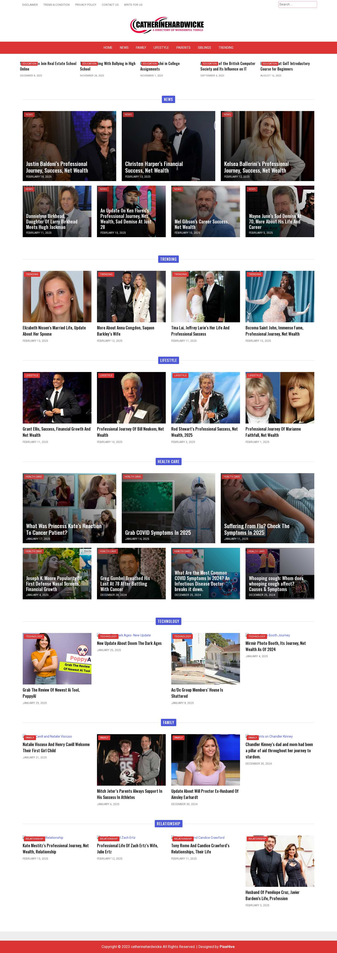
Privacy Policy (85, 4)
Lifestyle (161, 47)
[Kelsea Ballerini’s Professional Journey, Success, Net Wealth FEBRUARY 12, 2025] (267, 146)
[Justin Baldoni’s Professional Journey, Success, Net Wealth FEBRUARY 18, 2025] (69, 146)
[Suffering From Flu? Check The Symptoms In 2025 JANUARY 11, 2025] (267, 508)
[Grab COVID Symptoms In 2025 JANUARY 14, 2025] (168, 508)
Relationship (34, 838)
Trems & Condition (56, 4)
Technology (34, 636)
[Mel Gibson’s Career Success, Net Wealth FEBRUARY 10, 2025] (205, 211)
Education (29, 63)
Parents (183, 47)
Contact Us (110, 4)
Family (141, 47)
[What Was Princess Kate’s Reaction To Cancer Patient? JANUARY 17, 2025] (69, 508)
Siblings (204, 47)
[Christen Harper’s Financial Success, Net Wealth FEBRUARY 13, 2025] (168, 146)
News (124, 47)
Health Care (34, 476)
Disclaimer (30, 4)
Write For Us (133, 4)
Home (108, 47)
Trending (225, 47)
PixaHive (227, 947)
